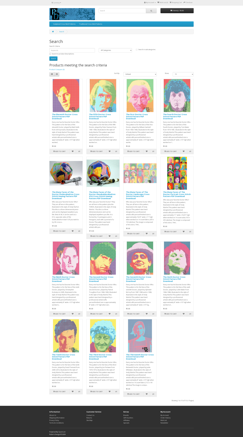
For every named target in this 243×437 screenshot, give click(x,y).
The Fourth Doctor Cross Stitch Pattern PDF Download (175, 116)
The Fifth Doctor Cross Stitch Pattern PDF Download (100, 116)
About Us (52, 415)
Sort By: (117, 73)
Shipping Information (56, 418)
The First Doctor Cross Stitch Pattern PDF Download (137, 116)
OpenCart (61, 432)
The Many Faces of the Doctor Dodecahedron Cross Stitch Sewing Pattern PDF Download (65, 195)
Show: (167, 73)
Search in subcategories (146, 49)
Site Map (89, 420)
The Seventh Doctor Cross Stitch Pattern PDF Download (138, 279)
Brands (126, 415)
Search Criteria (54, 46)
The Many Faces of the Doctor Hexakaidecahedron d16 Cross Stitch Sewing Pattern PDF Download (102, 195)
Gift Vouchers (128, 418)
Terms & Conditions (56, 423)
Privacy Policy (54, 420)
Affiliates (126, 420)
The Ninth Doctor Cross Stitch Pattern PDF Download (63, 279)
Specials (126, 423)
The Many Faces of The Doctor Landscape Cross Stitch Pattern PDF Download (137, 195)
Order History (165, 418)
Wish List (163, 420)
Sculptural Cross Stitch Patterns (64, 24)
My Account (164, 415)
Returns (89, 418)
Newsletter (164, 423)
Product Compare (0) (56, 69)
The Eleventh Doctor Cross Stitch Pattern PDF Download (65, 116)
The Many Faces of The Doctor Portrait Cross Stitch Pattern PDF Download (177, 194)
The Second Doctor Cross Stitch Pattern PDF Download (101, 279)
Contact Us (90, 415)
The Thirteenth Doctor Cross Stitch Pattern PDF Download (140, 356)
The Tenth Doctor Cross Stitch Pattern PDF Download (63, 356)
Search (61, 32)
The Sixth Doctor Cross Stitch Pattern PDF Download (174, 279)
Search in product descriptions (63, 54)
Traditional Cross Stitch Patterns (90, 24)
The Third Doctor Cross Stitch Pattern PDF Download (100, 356)
